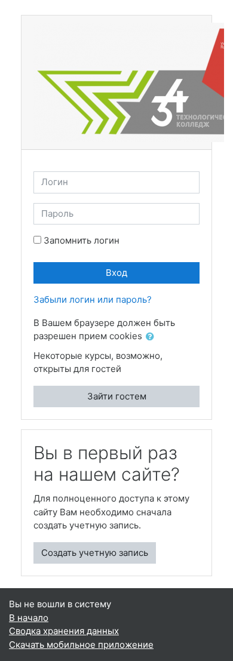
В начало (28, 617)
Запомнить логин (81, 240)
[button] (152, 337)
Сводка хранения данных (64, 631)
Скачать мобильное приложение (81, 644)
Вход (116, 272)
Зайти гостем (116, 396)
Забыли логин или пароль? (92, 299)
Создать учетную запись (94, 552)
